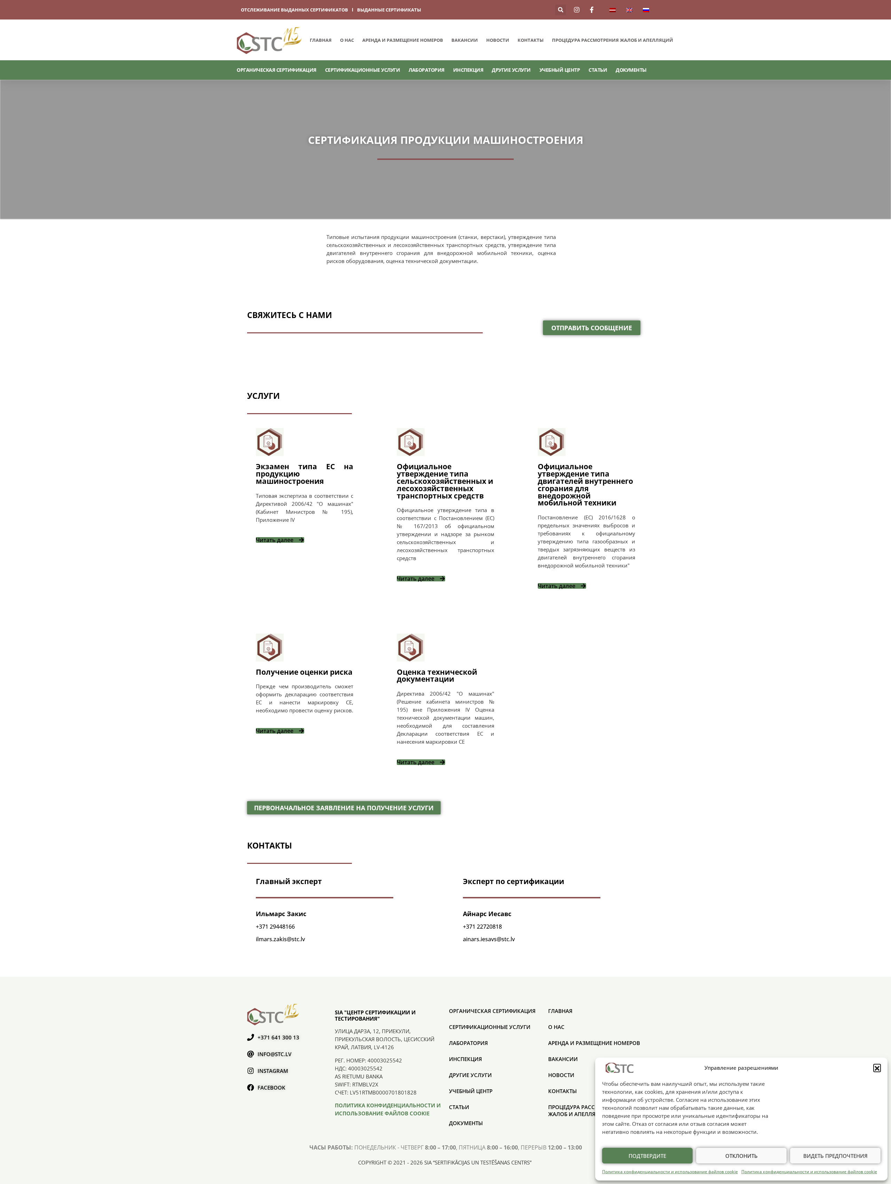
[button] (877, 1067)
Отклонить (741, 1155)
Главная (321, 40)
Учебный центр (559, 70)
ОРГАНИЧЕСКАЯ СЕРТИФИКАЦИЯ (276, 70)
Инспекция (468, 70)
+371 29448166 (275, 926)
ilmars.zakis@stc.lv (280, 939)
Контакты (531, 40)
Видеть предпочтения (835, 1155)
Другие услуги (511, 70)
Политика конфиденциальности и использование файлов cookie (670, 1172)
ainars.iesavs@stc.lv (489, 939)
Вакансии (464, 40)
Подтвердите (647, 1155)
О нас (347, 40)
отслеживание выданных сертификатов (294, 10)
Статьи (598, 70)
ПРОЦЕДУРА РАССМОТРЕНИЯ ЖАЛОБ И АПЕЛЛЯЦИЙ (612, 40)
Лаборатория (426, 70)
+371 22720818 (482, 926)
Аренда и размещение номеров (402, 40)
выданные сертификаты (389, 10)
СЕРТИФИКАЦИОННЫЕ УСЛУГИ (362, 70)
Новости (497, 40)
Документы (631, 70)
